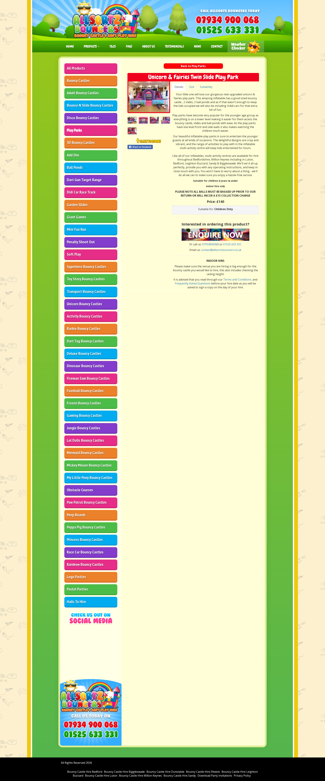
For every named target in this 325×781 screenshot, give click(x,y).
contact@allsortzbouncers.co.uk (221, 250)
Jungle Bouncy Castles (83, 428)
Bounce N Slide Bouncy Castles (90, 105)
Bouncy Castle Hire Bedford (84, 772)
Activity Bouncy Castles (84, 316)
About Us (148, 46)
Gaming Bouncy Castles (84, 415)
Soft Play (74, 254)
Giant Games (76, 217)
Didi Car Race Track (81, 192)
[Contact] (215, 234)
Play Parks (74, 130)
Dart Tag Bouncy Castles (85, 341)
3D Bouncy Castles (81, 142)
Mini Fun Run (76, 229)
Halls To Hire (76, 601)
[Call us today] (227, 20)
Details (179, 87)
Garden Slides (77, 204)
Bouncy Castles (78, 80)
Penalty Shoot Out (81, 241)
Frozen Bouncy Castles (84, 403)
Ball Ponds (75, 167)
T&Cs (113, 46)
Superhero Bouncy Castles (86, 266)
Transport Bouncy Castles (86, 291)
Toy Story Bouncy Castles (86, 279)
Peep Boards (76, 514)
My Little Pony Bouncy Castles (89, 477)
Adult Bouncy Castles (83, 92)
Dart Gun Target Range (84, 179)
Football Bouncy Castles (85, 390)
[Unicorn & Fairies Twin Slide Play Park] (148, 96)
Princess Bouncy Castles (85, 539)
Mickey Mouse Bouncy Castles (89, 465)
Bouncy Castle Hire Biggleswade (124, 772)
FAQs (129, 46)
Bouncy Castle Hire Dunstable (165, 772)
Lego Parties (76, 576)
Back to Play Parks (193, 66)
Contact (216, 46)
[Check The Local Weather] (246, 46)
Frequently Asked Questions (192, 283)
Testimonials (174, 46)
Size (191, 87)
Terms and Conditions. (237, 279)
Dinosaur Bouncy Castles (85, 365)
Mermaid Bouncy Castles (85, 452)
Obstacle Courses (80, 490)
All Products (76, 68)
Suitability (206, 87)
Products (91, 46)
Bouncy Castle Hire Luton (101, 775)
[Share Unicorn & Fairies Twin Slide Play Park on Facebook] (148, 147)
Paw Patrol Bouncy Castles (87, 502)
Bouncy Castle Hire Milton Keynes (140, 775)
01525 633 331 (232, 244)
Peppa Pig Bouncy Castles (86, 527)
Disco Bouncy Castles (83, 117)
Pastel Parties (77, 589)
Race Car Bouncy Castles (85, 552)
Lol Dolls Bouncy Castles (85, 440)
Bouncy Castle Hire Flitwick (203, 772)
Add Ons (73, 155)
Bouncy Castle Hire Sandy (180, 775)
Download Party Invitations (215, 775)
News (197, 46)
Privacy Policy (242, 775)
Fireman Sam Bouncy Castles (88, 378)
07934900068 (210, 244)
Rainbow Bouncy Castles (85, 564)
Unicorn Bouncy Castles (84, 303)
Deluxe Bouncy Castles (84, 353)
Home (70, 46)
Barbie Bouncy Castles (83, 328)
